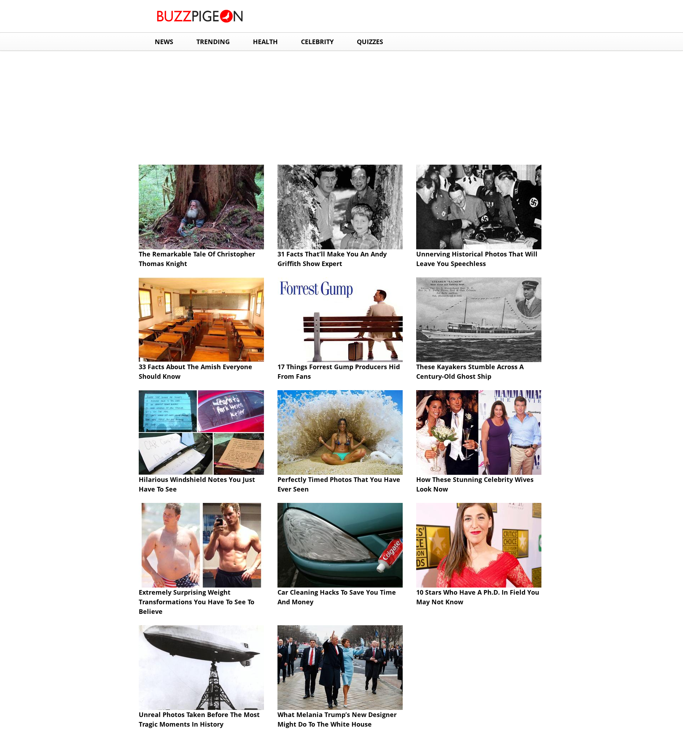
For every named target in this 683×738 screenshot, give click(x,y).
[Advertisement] (341, 104)
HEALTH (265, 41)
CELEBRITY (317, 41)
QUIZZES (370, 41)
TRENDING (213, 41)
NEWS (164, 41)
